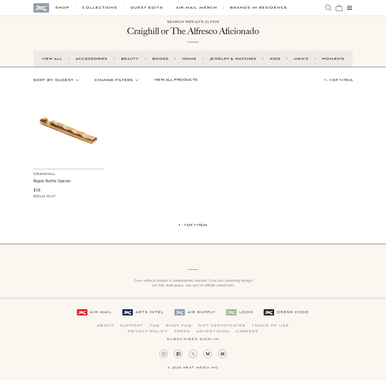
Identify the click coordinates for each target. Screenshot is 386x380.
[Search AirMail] (328, 8)
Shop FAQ (179, 326)
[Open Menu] (349, 8)
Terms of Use (270, 326)
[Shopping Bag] (339, 8)
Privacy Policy (148, 331)
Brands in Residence (258, 8)
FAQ (155, 326)
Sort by (53, 80)
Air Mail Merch (196, 8)
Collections (99, 8)
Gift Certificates (222, 326)
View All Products (176, 80)
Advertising (212, 331)
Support (131, 326)
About (105, 326)
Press (182, 331)
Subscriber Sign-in (193, 339)
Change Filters (114, 80)
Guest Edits (147, 8)
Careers (247, 331)
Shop (62, 8)
